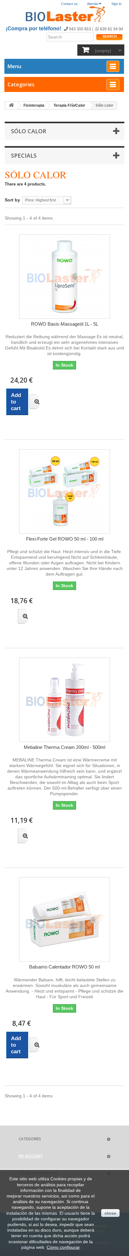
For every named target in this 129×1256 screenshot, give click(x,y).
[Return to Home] (11, 105)
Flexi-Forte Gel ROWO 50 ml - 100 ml (64, 539)
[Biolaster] (64, 14)
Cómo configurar (63, 1247)
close (110, 1213)
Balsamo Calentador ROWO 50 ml (64, 966)
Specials (24, 155)
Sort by (12, 199)
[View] (33, 401)
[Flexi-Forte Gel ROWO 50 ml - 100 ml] (64, 491)
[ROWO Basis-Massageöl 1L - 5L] (64, 276)
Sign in (116, 4)
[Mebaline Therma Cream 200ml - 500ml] (64, 700)
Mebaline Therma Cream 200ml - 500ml (64, 747)
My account (31, 1156)
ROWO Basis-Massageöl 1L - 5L (64, 324)
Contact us (69, 4)
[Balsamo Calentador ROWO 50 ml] (64, 919)
